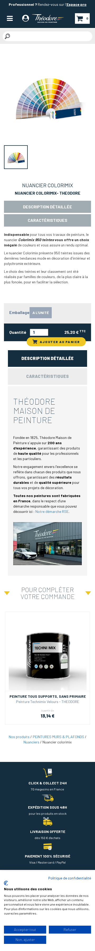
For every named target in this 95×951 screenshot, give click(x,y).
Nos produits (19, 736)
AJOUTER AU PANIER (60, 342)
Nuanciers (31, 742)
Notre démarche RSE (52, 511)
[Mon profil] (25, 19)
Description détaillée (47, 206)
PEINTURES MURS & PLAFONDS (58, 736)
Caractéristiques (47, 220)
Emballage (19, 312)
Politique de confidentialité (69, 878)
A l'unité (40, 312)
